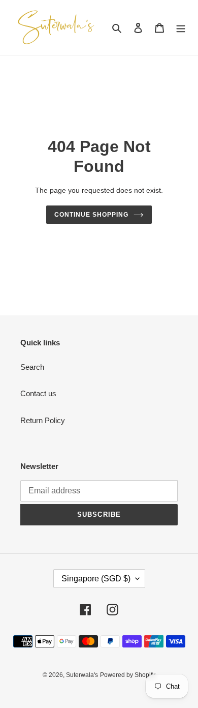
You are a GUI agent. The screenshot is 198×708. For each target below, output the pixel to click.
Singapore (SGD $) (95, 578)
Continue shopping (91, 214)
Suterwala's (82, 674)
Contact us (38, 393)
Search (32, 367)
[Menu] (180, 28)
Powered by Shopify (127, 674)
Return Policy (42, 420)
